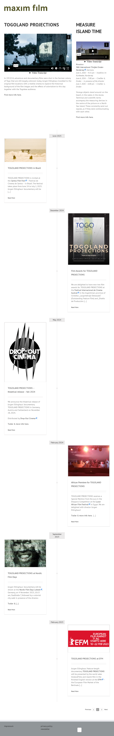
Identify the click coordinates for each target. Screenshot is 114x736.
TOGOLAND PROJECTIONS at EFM (87, 658)
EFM (99, 679)
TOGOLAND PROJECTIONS (93, 671)
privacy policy (46, 726)
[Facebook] (79, 730)
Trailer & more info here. (18, 424)
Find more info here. (12, 95)
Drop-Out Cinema (27, 418)
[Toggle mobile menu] (109, 4)
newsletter (45, 729)
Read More (11, 198)
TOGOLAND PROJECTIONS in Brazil (24, 168)
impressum (8, 726)
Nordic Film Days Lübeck (29, 589)
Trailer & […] (13, 603)
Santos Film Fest (18, 180)
